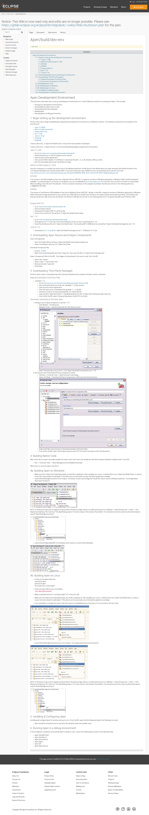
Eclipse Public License (52, 786)
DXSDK (37, 140)
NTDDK (37, 138)
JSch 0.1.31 (39, 136)
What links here (11, 75)
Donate (14, 783)
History (62, 32)
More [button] (123, 7)
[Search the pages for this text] (22, 32)
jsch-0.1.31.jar (47, 230)
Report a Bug (80, 776)
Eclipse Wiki (10, 14)
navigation (11, 29)
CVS (42, 251)
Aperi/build (35, 46)
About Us (15, 776)
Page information (12, 61)
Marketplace (80, 793)
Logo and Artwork (18, 797)
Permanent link (11, 63)
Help (7, 54)
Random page (10, 51)
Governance (16, 790)
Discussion (40, 32)
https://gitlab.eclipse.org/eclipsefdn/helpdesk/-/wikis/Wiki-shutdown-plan (53, 25)
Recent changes (11, 48)
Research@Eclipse (114, 786)
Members (114, 7)
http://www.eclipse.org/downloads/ (51, 207)
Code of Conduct (18, 793)
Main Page (9, 39)
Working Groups (100, 7)
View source (52, 32)
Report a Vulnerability (115, 790)
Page (31, 32)
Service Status (113, 793)
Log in (133, 2)
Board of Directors (18, 800)
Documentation (81, 779)
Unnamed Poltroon (102, 759)
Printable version (11, 66)
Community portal (12, 42)
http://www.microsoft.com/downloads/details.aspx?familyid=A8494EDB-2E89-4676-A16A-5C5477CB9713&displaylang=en (73, 173)
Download (139, 7)
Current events (11, 45)
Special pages (10, 69)
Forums (78, 790)
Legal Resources (50, 790)
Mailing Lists (80, 786)
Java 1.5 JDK (39, 127)
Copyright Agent (50, 783)
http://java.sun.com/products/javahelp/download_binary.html (64, 283)
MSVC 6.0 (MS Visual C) (43, 129)
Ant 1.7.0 (38, 134)
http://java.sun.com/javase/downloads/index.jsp (56, 153)
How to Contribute (82, 783)
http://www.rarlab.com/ (92, 181)
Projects (86, 7)
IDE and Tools (112, 776)
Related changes (11, 72)
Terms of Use (49, 779)
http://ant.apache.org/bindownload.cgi (52, 219)
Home (3, 14)
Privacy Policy (49, 776)
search (18, 29)
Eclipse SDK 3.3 (40, 132)
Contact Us (16, 779)
